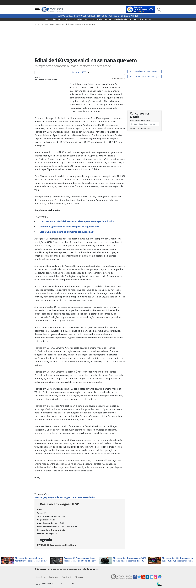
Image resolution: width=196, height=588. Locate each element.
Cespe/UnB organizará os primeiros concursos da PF (67, 231)
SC (139, 19)
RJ (120, 19)
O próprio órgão (58, 530)
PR (110, 19)
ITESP (39, 509)
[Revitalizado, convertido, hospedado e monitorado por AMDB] (159, 584)
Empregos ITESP (78, 72)
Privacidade (79, 577)
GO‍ (81, 19)
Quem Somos (40, 577)
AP (59, 19)
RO (131, 19)
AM (62, 19)
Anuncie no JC (66, 577)
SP (142, 19)
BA (67, 19)
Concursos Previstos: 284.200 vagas (144, 76)
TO (149, 19)
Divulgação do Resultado (56, 544)
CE (70, 19)
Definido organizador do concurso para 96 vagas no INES (69, 226)
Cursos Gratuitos (129, 16)
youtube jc (114, 16)
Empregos (102, 16)
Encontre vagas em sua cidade (140, 120)
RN (123, 19)
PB (106, 19)
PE (114, 19)
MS (94, 19)
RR (135, 19)
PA (102, 19)
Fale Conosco (53, 577)
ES (78, 19)
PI (117, 19)
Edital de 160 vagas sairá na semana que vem (80, 24)
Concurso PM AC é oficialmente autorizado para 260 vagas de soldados (76, 221)
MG (98, 19)
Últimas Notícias (66, 16)
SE (146, 19)
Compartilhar (118, 78)
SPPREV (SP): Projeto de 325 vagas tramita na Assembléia (64, 497)
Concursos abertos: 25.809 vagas (143, 71)
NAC (47, 19)
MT (90, 19)
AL (55, 19)
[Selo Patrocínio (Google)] (140, 9)
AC (51, 19)
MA (86, 19)
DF (74, 19)
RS (127, 19)
